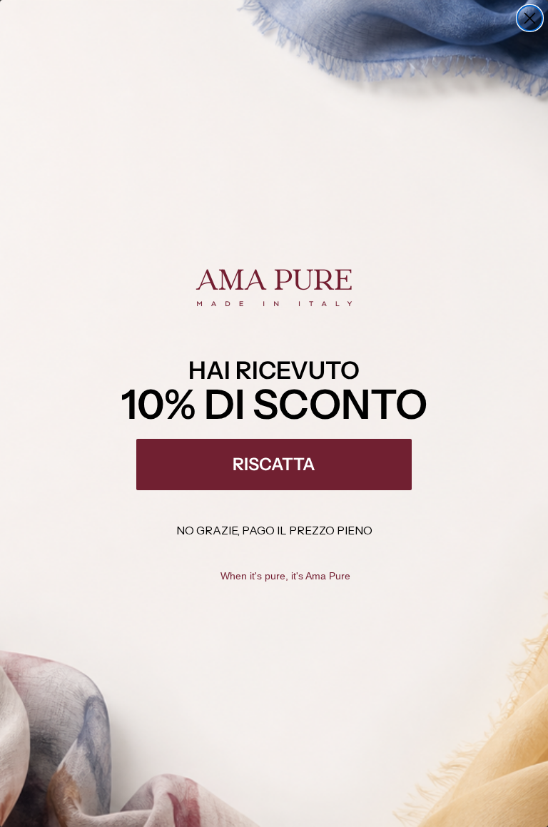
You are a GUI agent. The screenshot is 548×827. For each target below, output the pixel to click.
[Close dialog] (529, 18)
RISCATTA (274, 464)
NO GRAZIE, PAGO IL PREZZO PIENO (274, 530)
